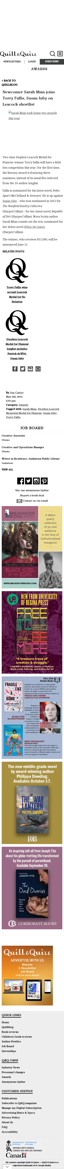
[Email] (38, 368)
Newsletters (12, 62)
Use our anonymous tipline (32, 490)
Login (32, 62)
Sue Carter (17, 393)
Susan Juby (10, 201)
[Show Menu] (60, 54)
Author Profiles (11, 1042)
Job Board (8, 1046)
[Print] (30, 368)
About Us (7, 1122)
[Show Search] (52, 54)
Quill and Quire (21, 55)
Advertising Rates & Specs (18, 1113)
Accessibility (10, 1132)
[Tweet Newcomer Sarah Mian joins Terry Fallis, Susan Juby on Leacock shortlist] (22, 368)
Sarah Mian (29, 409)
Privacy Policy (11, 1118)
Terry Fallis (13, 417)
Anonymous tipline (13, 1082)
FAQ (4, 1127)
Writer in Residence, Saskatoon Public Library (31, 459)
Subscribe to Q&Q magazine (19, 1103)
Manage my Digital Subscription (21, 1108)
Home (5, 1022)
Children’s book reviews (17, 1037)
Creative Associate (13, 436)
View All (7, 470)
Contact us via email (35, 501)
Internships (9, 1051)
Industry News (11, 1067)
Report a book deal (32, 495)
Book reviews (10, 1032)
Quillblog (7, 1027)
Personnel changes (13, 1072)
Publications (9, 1098)
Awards (23, 405)
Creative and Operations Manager (23, 447)
